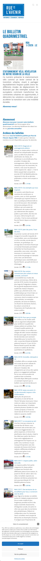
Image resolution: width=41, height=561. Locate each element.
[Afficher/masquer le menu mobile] (37, 5)
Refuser (20, 549)
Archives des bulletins (13, 133)
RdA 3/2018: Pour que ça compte (25, 317)
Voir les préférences (20, 554)
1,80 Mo (28, 313)
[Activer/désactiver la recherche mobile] (33, 5)
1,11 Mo (28, 267)
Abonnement (9, 119)
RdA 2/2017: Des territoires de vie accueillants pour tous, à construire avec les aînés (25, 491)
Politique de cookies (19, 558)
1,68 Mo (28, 485)
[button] (38, 524)
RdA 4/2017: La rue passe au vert (25, 421)
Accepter (20, 543)
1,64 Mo (28, 225)
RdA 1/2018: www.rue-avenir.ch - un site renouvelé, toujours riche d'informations (25, 392)
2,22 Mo (28, 353)
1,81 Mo (28, 386)
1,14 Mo (28, 184)
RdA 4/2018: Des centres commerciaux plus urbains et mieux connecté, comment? (26, 273)
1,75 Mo (28, 457)
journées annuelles (14, 128)
